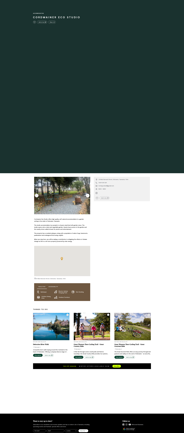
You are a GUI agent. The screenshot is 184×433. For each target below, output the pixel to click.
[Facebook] (123, 424)
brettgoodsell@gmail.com (106, 186)
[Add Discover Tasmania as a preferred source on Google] (129, 429)
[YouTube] (130, 424)
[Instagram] (126, 424)
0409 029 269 (103, 182)
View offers (116, 366)
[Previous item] (36, 195)
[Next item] (87, 195)
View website (38, 355)
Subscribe (82, 430)
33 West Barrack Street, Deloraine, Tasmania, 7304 (51, 278)
